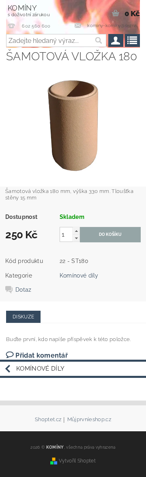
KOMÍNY (28, 10)
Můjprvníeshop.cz (89, 419)
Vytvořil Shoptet (77, 461)
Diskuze (23, 317)
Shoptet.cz (48, 419)
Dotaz (23, 289)
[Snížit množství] (76, 238)
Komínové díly (79, 275)
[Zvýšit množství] (76, 231)
